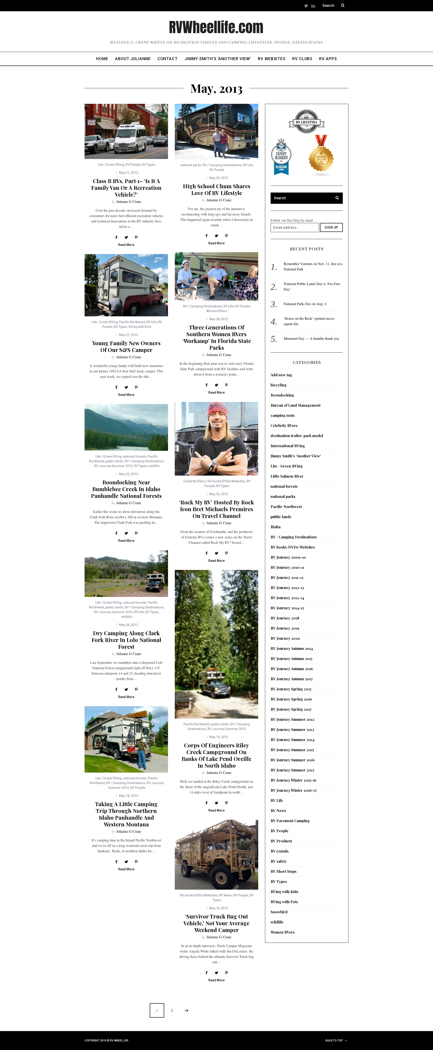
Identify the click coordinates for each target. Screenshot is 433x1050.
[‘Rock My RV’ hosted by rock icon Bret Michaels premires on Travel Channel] (216, 439)
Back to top (334, 1040)
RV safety (279, 861)
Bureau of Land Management (295, 405)
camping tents (283, 415)
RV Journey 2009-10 (288, 557)
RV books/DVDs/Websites (226, 481)
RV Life (248, 165)
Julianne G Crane (128, 201)
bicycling (279, 385)
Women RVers (216, 311)
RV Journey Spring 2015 (291, 689)
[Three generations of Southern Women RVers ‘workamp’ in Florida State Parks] (216, 276)
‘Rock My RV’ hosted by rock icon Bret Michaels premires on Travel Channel (216, 509)
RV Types (148, 164)
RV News (225, 895)
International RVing (288, 445)
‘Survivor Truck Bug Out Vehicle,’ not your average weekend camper (216, 923)
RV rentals (280, 851)
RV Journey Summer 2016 (293, 759)
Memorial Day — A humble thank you (311, 338)
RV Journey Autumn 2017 (292, 678)
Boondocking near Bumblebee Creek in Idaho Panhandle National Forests (126, 489)
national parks (190, 165)
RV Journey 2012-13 (287, 587)
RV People (133, 164)
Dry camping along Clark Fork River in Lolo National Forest (126, 639)
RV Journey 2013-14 (287, 597)
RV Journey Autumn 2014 (292, 648)
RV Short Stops (284, 871)
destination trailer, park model (297, 435)
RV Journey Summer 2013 (113, 466)
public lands (114, 461)
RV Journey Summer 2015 (292, 749)
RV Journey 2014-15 (287, 608)
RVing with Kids (140, 327)
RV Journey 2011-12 (287, 577)
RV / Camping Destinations (222, 165)
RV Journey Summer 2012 (292, 719)
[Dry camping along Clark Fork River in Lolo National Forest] (126, 573)
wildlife (154, 466)
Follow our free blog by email (292, 220)
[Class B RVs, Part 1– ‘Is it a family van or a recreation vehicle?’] (126, 131)
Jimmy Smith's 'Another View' (296, 456)
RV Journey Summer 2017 (292, 770)
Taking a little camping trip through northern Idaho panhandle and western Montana (126, 814)
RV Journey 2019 (285, 628)
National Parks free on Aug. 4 (305, 303)
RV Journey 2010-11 (287, 567)
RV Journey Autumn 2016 (292, 668)
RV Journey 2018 (285, 618)
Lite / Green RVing (111, 164)
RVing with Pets (284, 901)
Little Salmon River (287, 476)
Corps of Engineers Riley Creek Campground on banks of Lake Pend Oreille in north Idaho (216, 755)
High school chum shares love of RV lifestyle (216, 189)
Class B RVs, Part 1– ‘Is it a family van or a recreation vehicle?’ (126, 187)
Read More (126, 245)
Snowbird (279, 911)
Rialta (276, 526)
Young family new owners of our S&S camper (126, 346)
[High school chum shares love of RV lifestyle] (216, 131)
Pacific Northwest (132, 322)
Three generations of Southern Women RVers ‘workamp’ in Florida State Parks (216, 337)
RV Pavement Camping (290, 820)
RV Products (281, 841)
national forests (134, 456)
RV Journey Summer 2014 (292, 739)
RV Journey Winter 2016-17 (294, 790)
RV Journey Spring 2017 (291, 709)
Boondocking (282, 395)
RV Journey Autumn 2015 (291, 658)
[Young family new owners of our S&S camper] (126, 285)
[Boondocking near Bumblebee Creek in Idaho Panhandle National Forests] (126, 427)
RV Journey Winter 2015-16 (293, 780)
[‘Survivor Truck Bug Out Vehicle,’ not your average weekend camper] (216, 855)
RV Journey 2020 (285, 638)
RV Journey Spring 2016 (291, 699)
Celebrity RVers (194, 481)
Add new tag (281, 374)
